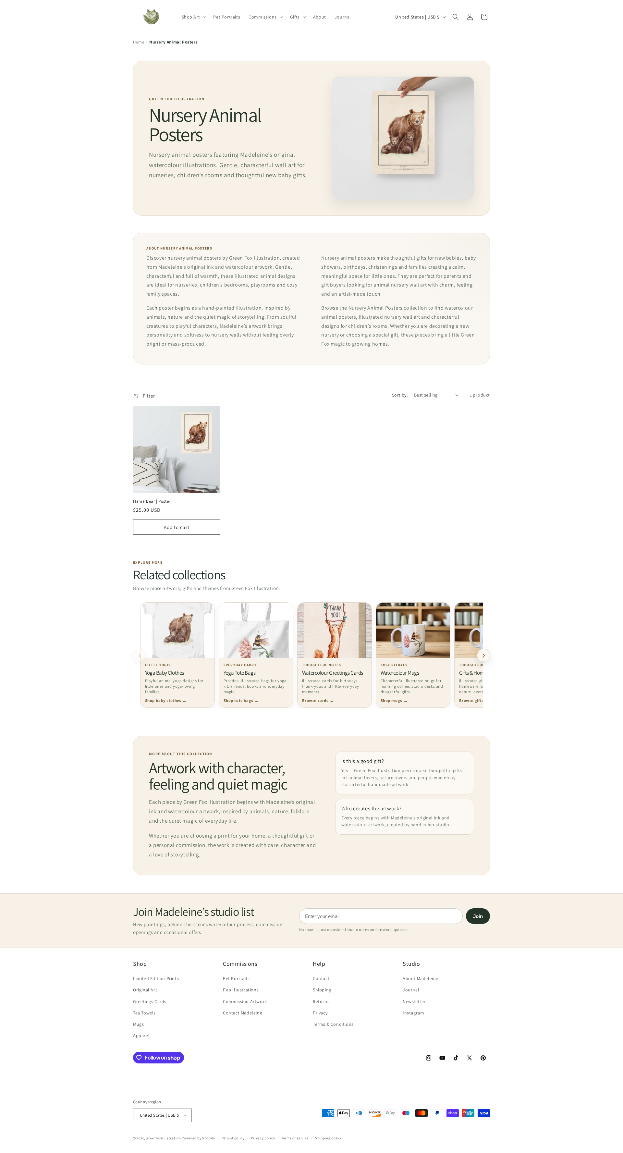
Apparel (141, 1035)
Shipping (322, 990)
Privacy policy (263, 1138)
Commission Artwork (245, 1001)
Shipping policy (328, 1138)
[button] (455, 17)
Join (478, 916)
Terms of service (295, 1138)
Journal (411, 990)
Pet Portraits (236, 978)
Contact (321, 978)
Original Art (145, 990)
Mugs (138, 1024)
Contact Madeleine (242, 1013)
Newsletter (414, 1001)
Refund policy (233, 1138)
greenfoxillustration (163, 1138)
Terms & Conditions (333, 1024)
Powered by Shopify (198, 1138)
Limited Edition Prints (156, 978)
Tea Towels (144, 1013)
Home (138, 42)
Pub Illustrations (241, 990)
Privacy (320, 1013)
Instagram (413, 1013)
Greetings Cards (149, 1001)
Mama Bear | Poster (151, 501)
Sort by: (400, 395)
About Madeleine (420, 978)
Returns (321, 1001)
